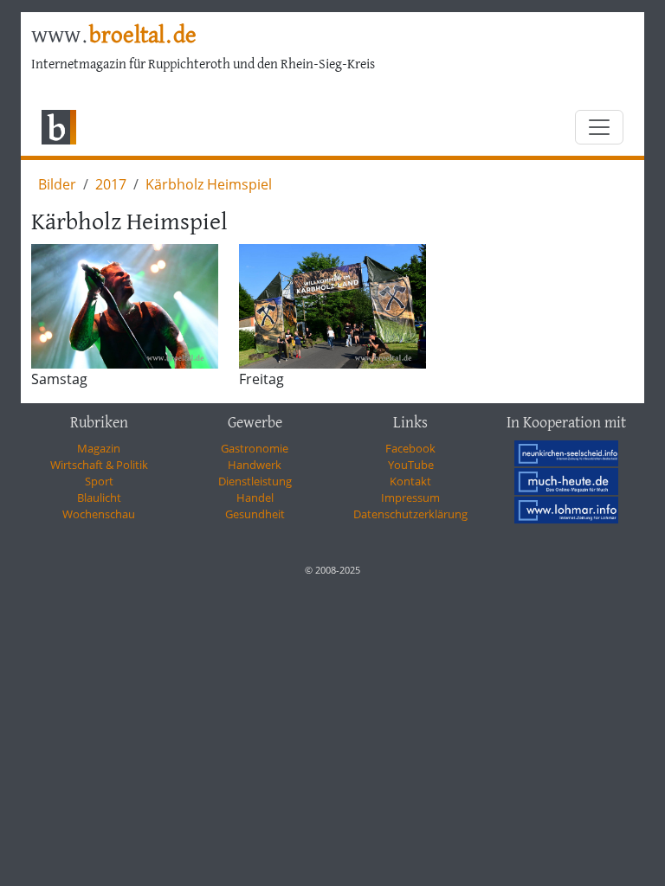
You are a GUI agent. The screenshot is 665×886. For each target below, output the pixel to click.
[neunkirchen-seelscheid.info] (566, 452)
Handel (255, 497)
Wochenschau (98, 514)
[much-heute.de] (566, 481)
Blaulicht (99, 497)
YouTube (411, 464)
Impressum (410, 497)
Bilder (57, 184)
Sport (99, 481)
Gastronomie (254, 448)
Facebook (410, 448)
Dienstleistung (255, 481)
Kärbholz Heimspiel (208, 184)
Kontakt (410, 481)
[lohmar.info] (566, 509)
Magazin (98, 448)
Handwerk (254, 464)
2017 (110, 184)
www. (114, 36)
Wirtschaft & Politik (99, 464)
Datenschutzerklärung (410, 514)
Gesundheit (255, 514)
